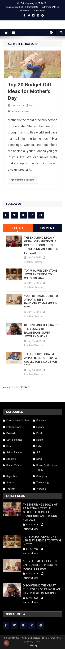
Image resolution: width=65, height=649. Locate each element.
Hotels (9, 446)
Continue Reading (24, 179)
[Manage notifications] (6, 643)
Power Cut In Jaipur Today (47, 467)
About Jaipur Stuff (14, 7)
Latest (17, 228)
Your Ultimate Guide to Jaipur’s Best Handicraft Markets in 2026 (41, 301)
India (39, 446)
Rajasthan (12, 476)
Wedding (41, 489)
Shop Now (24, 10)
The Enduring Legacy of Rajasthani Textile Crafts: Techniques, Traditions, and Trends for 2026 (41, 245)
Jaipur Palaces (14, 452)
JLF (38, 452)
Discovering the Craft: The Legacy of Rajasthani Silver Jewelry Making (41, 330)
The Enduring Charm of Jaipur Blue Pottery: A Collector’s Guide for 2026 (41, 360)
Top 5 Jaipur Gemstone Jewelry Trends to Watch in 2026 (40, 274)
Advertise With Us (50, 7)
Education (41, 420)
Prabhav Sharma (33, 262)
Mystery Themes (33, 641)
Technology (42, 482)
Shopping (41, 476)
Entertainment (14, 427)
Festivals (11, 433)
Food (39, 433)
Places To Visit (14, 465)
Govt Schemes (14, 439)
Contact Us (32, 7)
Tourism (10, 489)
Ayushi (33, 105)
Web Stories (39, 10)
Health (40, 439)
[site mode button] (53, 32)
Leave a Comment (20, 111)
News (39, 458)
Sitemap (33, 645)
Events (40, 427)
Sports (10, 482)
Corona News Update (17, 420)
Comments (47, 228)
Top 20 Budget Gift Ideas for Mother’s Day (30, 91)
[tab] (18, 228)
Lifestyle (11, 458)
